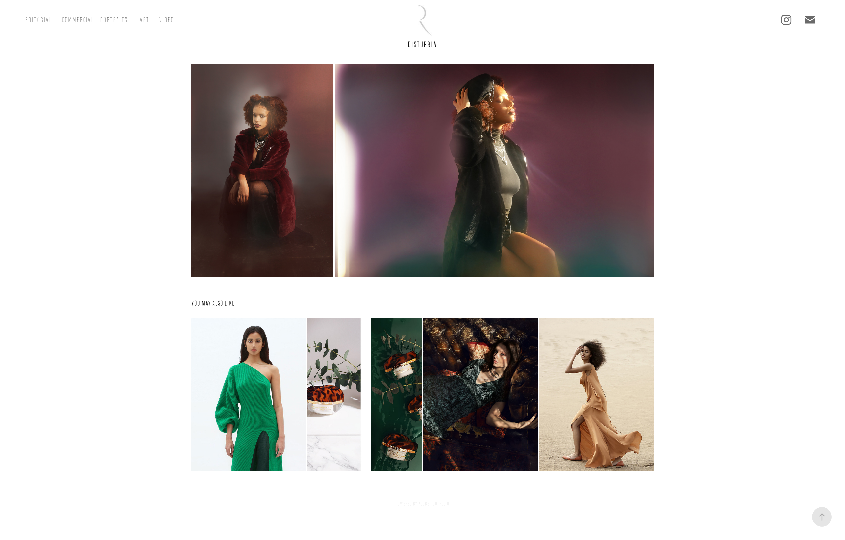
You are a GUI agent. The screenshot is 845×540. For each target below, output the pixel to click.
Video (166, 20)
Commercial (78, 20)
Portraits (114, 20)
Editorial (38, 20)
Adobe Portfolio (433, 504)
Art (144, 20)
